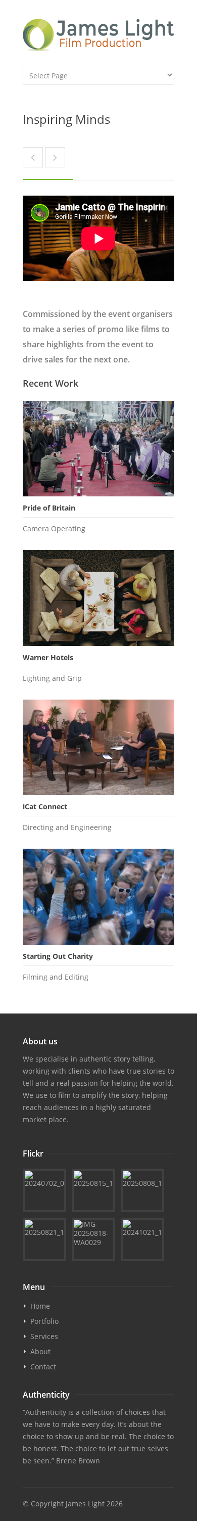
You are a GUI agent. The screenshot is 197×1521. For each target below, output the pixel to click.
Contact (43, 1366)
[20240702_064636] (44, 1190)
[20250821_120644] (44, 1239)
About (40, 1351)
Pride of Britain (49, 508)
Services (44, 1336)
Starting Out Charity (58, 956)
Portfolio (44, 1321)
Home (40, 1306)
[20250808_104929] (142, 1190)
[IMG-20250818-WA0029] (93, 1239)
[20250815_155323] (93, 1190)
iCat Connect (45, 806)
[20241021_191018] (142, 1239)
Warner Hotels (48, 657)
